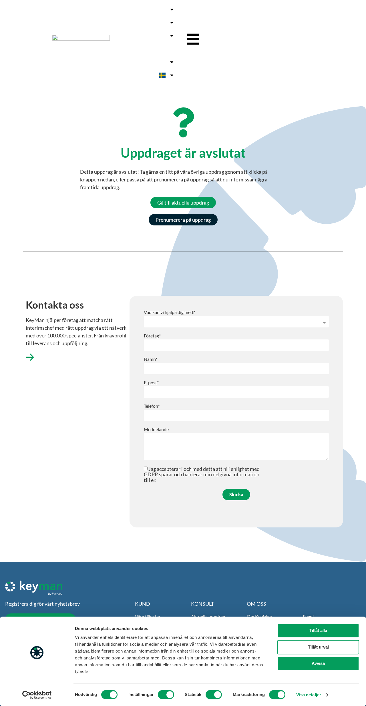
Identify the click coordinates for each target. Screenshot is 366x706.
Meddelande (156, 429)
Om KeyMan (152, 36)
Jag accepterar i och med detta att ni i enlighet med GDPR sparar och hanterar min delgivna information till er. (202, 474)
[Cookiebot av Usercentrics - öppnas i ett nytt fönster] (37, 695)
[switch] (166, 694)
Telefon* (152, 406)
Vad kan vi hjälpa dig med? (169, 312)
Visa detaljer (308, 694)
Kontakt (141, 49)
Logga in (157, 62)
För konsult (154, 22)
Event (168, 49)
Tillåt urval (318, 647)
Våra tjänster (152, 9)
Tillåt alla (318, 630)
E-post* (151, 382)
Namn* (150, 359)
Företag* (152, 335)
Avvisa (318, 663)
